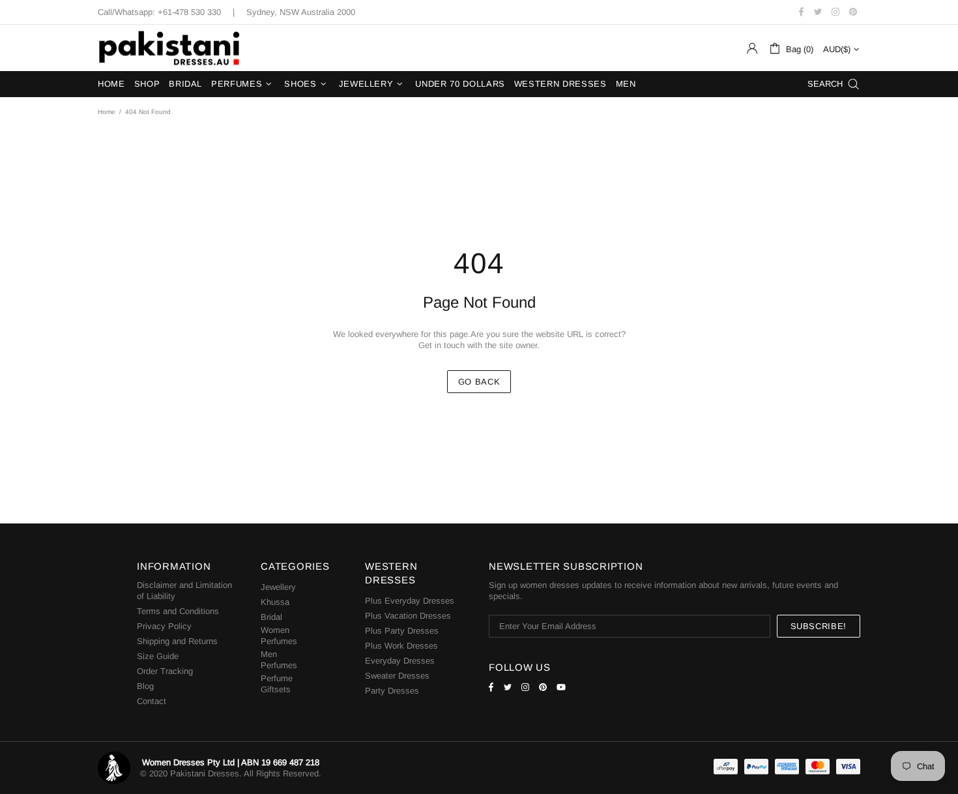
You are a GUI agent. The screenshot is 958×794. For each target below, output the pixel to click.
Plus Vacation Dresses (408, 616)
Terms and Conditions (178, 611)
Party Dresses (392, 691)
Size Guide (158, 656)
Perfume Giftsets (277, 683)
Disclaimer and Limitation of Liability (184, 590)
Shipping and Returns (177, 641)
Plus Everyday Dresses (409, 601)
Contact (151, 701)
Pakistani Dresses (169, 48)
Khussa (275, 602)
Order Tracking (165, 671)
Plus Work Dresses (401, 646)
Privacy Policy (164, 626)
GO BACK (479, 382)
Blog (145, 686)
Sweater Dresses (397, 676)
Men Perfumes (279, 659)
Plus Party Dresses (402, 631)
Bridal (271, 617)
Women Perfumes (279, 635)
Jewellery (278, 587)
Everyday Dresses (400, 661)
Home (106, 111)
